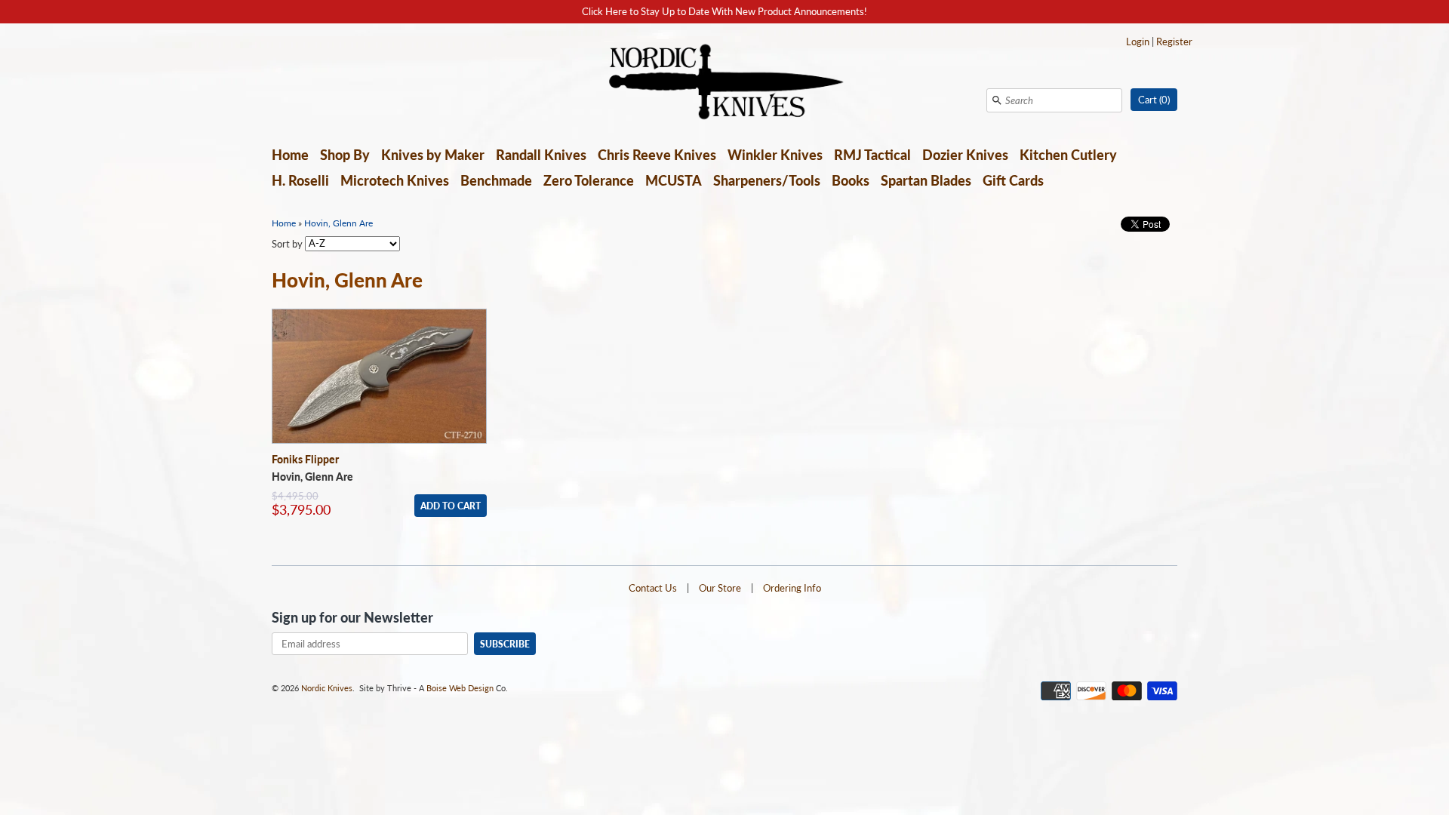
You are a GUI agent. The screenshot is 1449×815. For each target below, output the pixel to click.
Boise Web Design (460, 688)
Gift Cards (1013, 180)
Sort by (287, 243)
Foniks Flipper (305, 459)
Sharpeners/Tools (766, 180)
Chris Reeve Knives (657, 154)
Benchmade (496, 180)
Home (290, 154)
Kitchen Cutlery (1068, 154)
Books (850, 180)
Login (1137, 41)
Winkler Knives (775, 154)
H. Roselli (300, 180)
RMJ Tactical (872, 154)
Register (1174, 41)
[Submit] (997, 100)
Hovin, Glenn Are (338, 223)
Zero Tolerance (588, 180)
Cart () (1154, 100)
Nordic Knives (326, 688)
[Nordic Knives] (725, 83)
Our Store (720, 588)
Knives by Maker (433, 154)
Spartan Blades (926, 180)
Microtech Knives (394, 180)
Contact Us (653, 588)
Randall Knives (541, 154)
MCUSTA (673, 180)
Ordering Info (792, 588)
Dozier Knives (965, 154)
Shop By (345, 154)
